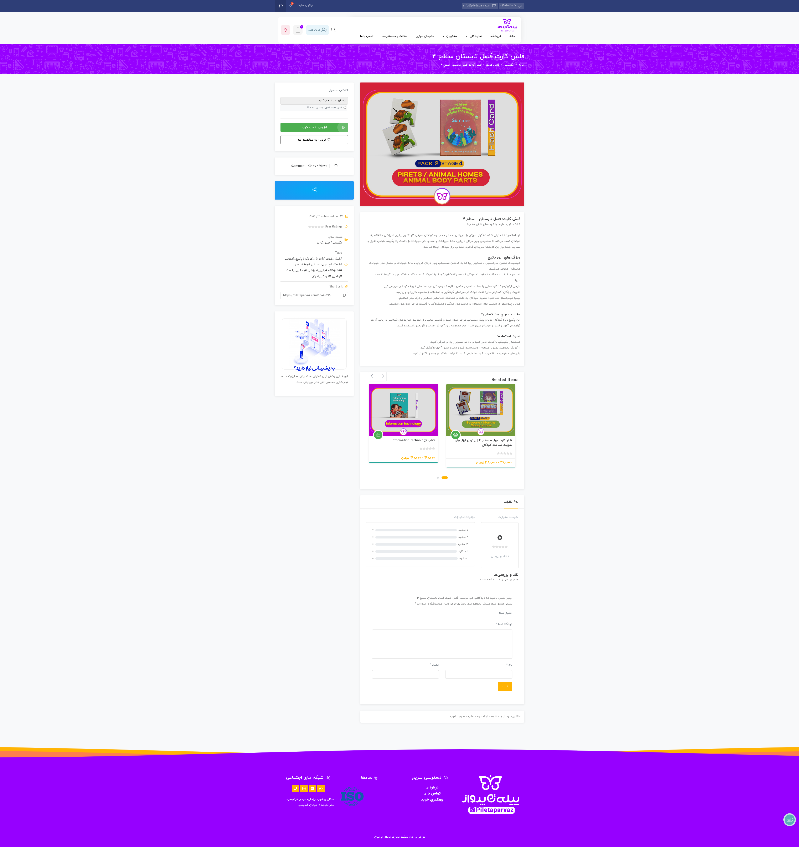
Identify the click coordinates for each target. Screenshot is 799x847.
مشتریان (452, 36)
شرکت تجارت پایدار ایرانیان (391, 837)
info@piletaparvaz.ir (476, 6)
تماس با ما (366, 36)
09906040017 (508, 6)
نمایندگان (476, 36)
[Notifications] (285, 30)
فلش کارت (492, 65)
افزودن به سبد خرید (314, 127)
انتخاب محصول (338, 90)
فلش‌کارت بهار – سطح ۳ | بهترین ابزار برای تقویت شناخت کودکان (483, 442)
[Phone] (295, 788)
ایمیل (434, 665)
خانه (512, 36)
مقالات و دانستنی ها (394, 36)
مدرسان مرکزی (425, 36)
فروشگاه (495, 36)
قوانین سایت (305, 5)
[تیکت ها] (789, 819)
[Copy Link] (344, 296)
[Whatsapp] (321, 788)
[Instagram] (304, 788)
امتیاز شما (505, 613)
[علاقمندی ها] (290, 6)
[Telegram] (312, 788)
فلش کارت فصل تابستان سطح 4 (324, 107)
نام (509, 665)
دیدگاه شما (504, 624)
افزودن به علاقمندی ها (312, 140)
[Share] (314, 190)
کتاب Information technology (413, 440)
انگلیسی (509, 65)
